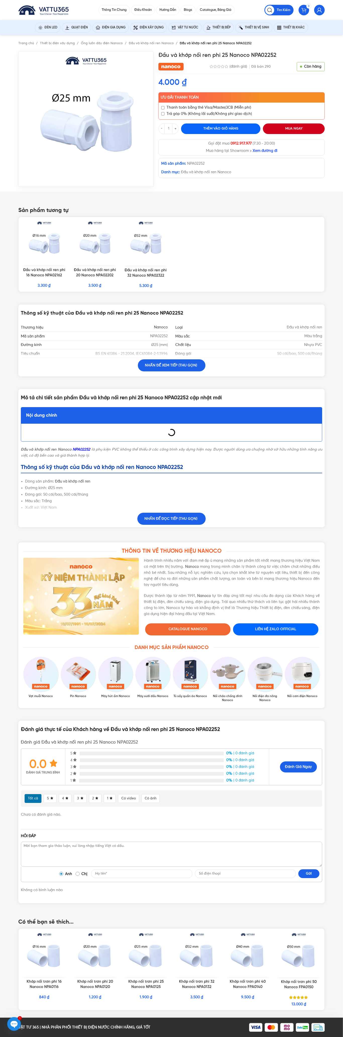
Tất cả (33, 798)
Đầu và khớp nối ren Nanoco (152, 43)
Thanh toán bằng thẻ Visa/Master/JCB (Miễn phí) (208, 107)
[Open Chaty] (14, 1024)
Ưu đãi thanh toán (180, 97)
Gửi (309, 873)
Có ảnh (150, 798)
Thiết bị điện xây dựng (58, 43)
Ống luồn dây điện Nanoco (102, 43)
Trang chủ (26, 43)
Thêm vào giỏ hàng (220, 128)
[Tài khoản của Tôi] (319, 10)
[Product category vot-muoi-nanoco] (40, 678)
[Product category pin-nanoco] (78, 678)
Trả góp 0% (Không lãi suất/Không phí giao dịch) (209, 114)
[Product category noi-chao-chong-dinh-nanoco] (227, 680)
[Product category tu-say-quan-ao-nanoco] (190, 678)
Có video (128, 798)
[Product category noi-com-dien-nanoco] (302, 678)
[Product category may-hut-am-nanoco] (115, 678)
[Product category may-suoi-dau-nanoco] (152, 678)
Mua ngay (294, 128)
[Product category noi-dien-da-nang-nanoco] (265, 680)
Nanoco (161, 327)
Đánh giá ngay (298, 767)
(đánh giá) (239, 66)
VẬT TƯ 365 (28, 1027)
